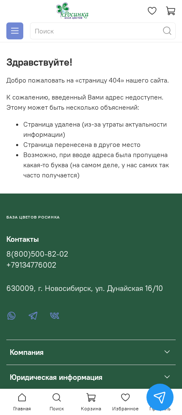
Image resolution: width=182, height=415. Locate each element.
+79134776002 (31, 265)
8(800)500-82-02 (37, 254)
